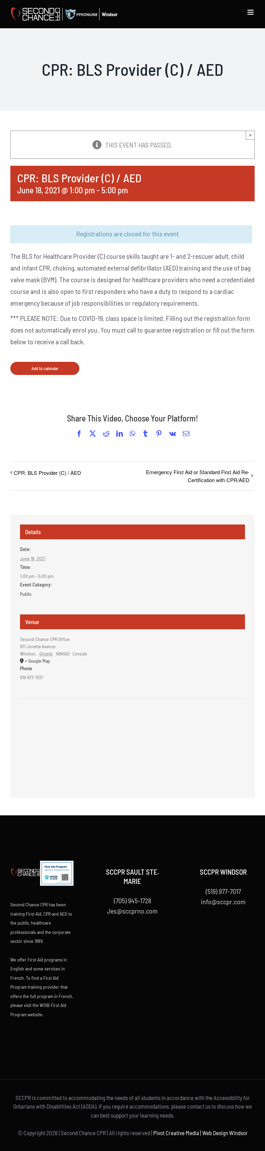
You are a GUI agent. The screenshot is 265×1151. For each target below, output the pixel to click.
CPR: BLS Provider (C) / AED (47, 472)
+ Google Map (37, 661)
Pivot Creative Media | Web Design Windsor (200, 1132)
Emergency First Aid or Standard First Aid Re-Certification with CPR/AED (197, 475)
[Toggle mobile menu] (251, 12)
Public (25, 594)
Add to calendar (44, 368)
